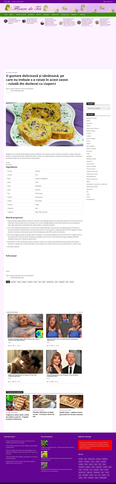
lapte (110, 467)
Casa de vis (55, 14)
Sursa (7, 271)
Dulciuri (46, 14)
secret (107, 472)
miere (80, 469)
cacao (92, 461)
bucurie (81, 461)
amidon (81, 459)
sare (56, 282)
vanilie (80, 477)
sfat (80, 475)
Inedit (11, 14)
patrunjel (96, 469)
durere (91, 464)
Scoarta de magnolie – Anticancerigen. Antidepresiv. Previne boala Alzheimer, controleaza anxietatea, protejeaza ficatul (86, 22)
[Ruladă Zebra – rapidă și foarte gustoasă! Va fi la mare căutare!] (71, 401)
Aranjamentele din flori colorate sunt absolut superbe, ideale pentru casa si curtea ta (13, 21)
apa (86, 459)
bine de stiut (91, 459)
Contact (82, 14)
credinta (81, 464)
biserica (98, 459)
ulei (67, 282)
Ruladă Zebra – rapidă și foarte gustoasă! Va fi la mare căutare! (71, 413)
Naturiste (31, 14)
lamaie (105, 467)
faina (35, 282)
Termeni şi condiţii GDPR (17, 1)
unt (99, 475)
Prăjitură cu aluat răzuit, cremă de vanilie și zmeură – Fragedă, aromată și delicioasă (17, 417)
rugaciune (89, 472)
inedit (93, 467)
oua (40, 282)
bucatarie (104, 459)
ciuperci (24, 282)
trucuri (91, 475)
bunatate (87, 461)
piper (44, 282)
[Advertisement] (58, 48)
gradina (88, 467)
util (108, 475)
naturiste (86, 469)
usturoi (71, 282)
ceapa (19, 282)
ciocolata (103, 461)
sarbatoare (97, 472)
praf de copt (50, 282)
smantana (61, 282)
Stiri (6, 14)
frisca (104, 464)
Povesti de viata (21, 14)
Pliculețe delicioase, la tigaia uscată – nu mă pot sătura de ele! (43, 414)
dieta (86, 464)
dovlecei (30, 282)
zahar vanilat (103, 477)
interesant (99, 467)
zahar (96, 477)
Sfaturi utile (65, 14)
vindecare (90, 477)
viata (85, 477)
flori (100, 464)
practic (106, 469)
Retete (38, 14)
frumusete (81, 467)
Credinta (74, 14)
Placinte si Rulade (11, 72)
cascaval (13, 282)
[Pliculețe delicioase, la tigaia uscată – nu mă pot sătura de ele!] (44, 401)
